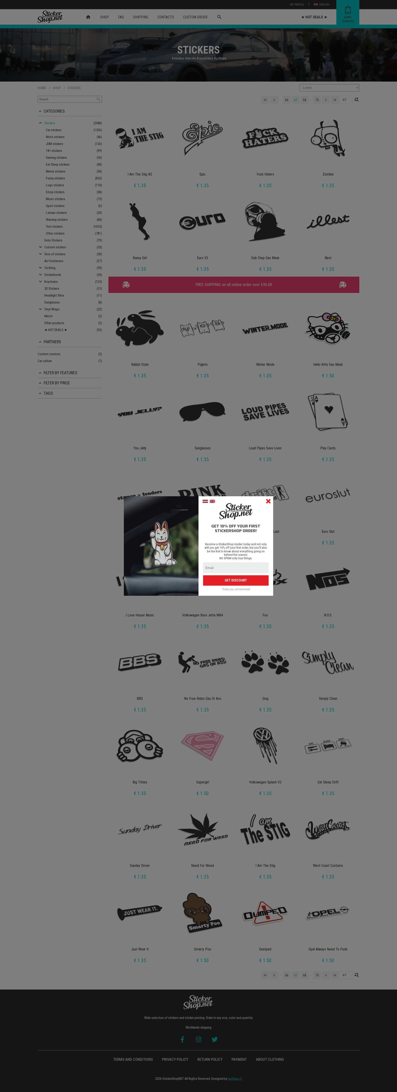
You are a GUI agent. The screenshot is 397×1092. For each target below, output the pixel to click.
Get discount (236, 580)
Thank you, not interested (236, 589)
